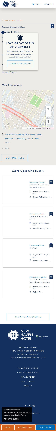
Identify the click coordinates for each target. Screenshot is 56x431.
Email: (14, 358)
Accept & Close (11, 419)
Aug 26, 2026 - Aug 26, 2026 (41, 193)
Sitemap (28, 386)
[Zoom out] (48, 114)
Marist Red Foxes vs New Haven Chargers (40, 281)
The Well (34, 248)
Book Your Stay (45, 427)
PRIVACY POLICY (28, 377)
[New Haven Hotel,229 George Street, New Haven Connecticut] (20, 336)
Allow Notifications (20, 64)
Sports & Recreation (38, 277)
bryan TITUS (10, 32)
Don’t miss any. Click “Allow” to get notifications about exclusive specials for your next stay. (20, 54)
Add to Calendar (25, 427)
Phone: (20, 354)
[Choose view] (48, 121)
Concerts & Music (37, 182)
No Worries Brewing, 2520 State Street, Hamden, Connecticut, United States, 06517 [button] (23, 138)
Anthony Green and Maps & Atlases (39, 186)
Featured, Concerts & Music (13, 27)
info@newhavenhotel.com (31, 358)
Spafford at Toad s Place (39, 218)
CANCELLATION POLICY (28, 373)
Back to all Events (13, 20)
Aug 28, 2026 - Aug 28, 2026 (41, 288)
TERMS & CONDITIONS (28, 368)
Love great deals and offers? (20, 45)
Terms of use (30, 128)
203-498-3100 (37, 5)
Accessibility (27, 381)
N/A (7, 148)
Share (7, 427)
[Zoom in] (48, 108)
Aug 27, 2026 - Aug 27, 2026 (41, 224)
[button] (15, 158)
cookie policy (20, 415)
